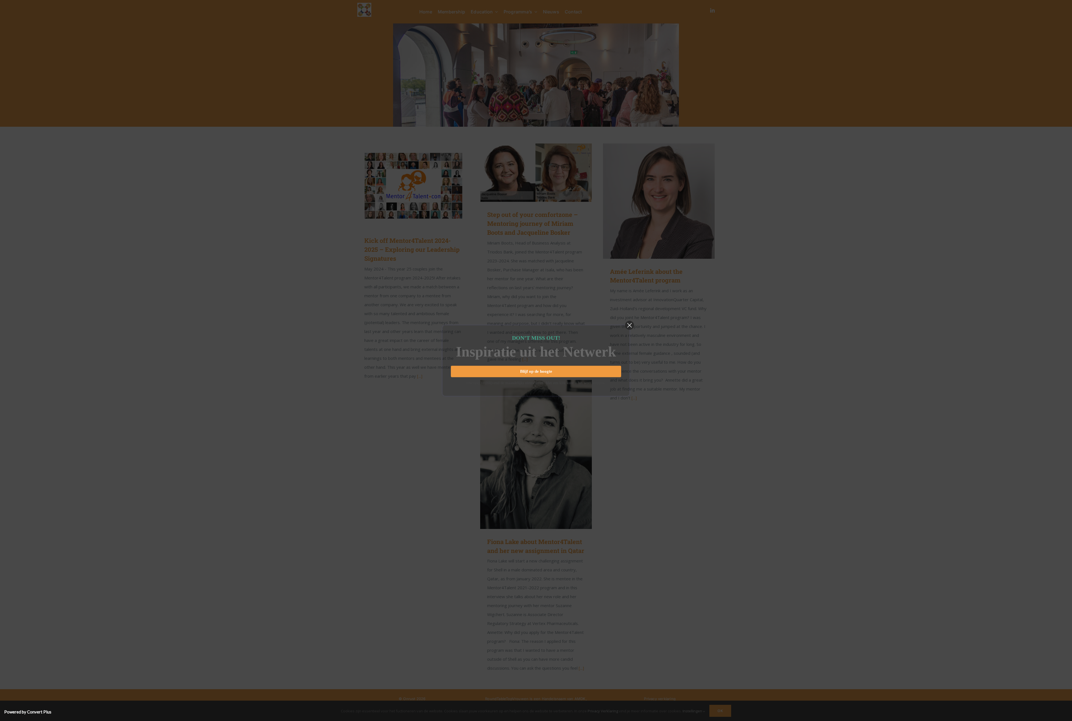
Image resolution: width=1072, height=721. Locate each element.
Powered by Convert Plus (27, 711)
